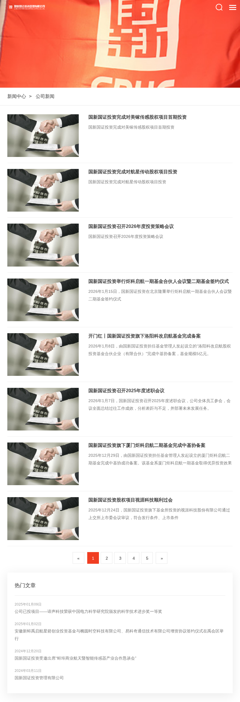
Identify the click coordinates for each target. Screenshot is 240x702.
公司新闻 (45, 96)
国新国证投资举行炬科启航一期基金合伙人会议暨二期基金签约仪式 (158, 281)
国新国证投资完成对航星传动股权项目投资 (132, 171)
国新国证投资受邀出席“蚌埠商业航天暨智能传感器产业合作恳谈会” (75, 658)
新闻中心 (16, 96)
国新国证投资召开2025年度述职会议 (126, 390)
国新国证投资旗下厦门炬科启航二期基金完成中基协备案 (146, 445)
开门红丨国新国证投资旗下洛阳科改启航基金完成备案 (144, 335)
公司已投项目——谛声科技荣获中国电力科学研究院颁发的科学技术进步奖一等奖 (88, 611)
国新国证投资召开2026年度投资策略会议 (131, 226)
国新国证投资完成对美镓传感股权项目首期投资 (137, 117)
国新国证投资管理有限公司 (39, 677)
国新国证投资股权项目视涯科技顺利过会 (130, 499)
